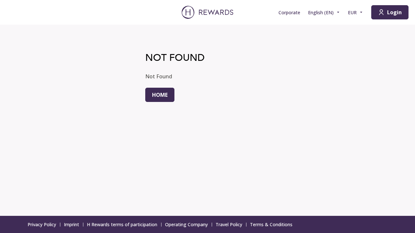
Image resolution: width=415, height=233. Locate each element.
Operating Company (186, 224)
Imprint (71, 224)
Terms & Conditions (271, 224)
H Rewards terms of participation (122, 224)
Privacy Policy (42, 224)
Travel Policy (229, 224)
